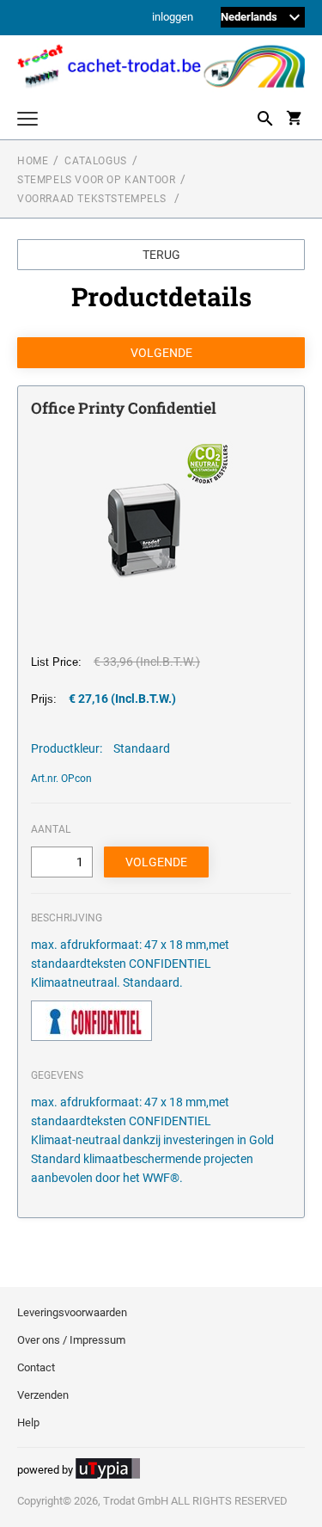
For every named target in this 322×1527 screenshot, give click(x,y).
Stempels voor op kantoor (96, 180)
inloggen (172, 17)
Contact (36, 1367)
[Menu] (27, 121)
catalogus (95, 161)
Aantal (50, 829)
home (32, 161)
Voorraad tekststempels (93, 199)
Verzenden (43, 1394)
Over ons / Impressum (71, 1339)
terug (161, 255)
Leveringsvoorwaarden (72, 1312)
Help (28, 1422)
